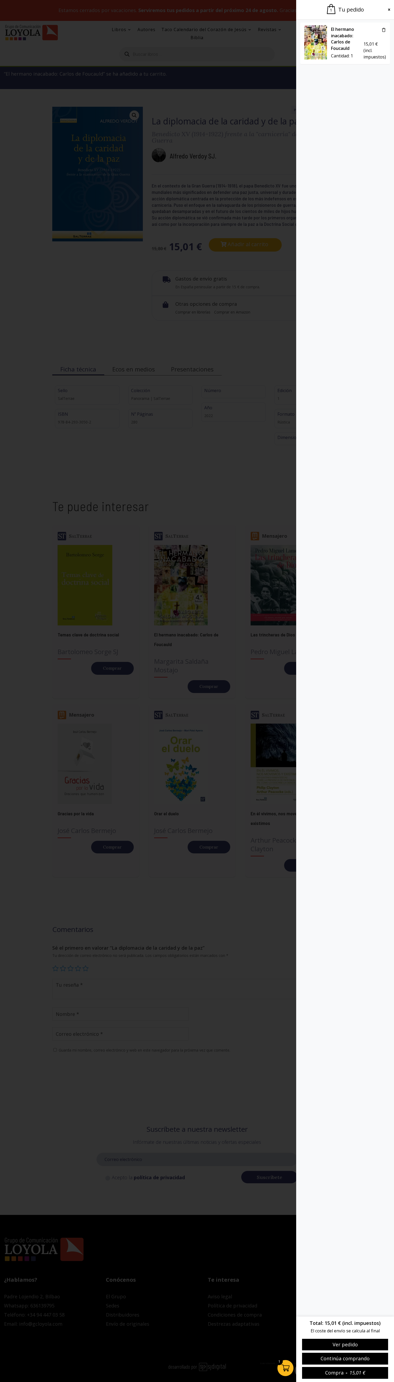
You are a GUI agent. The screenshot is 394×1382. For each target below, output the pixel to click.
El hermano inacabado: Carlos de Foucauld (342, 38)
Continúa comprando (345, 1358)
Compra (345, 1372)
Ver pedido (345, 1344)
